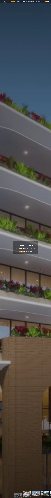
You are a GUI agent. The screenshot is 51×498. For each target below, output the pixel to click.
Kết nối (47, 1)
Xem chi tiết (23, 251)
